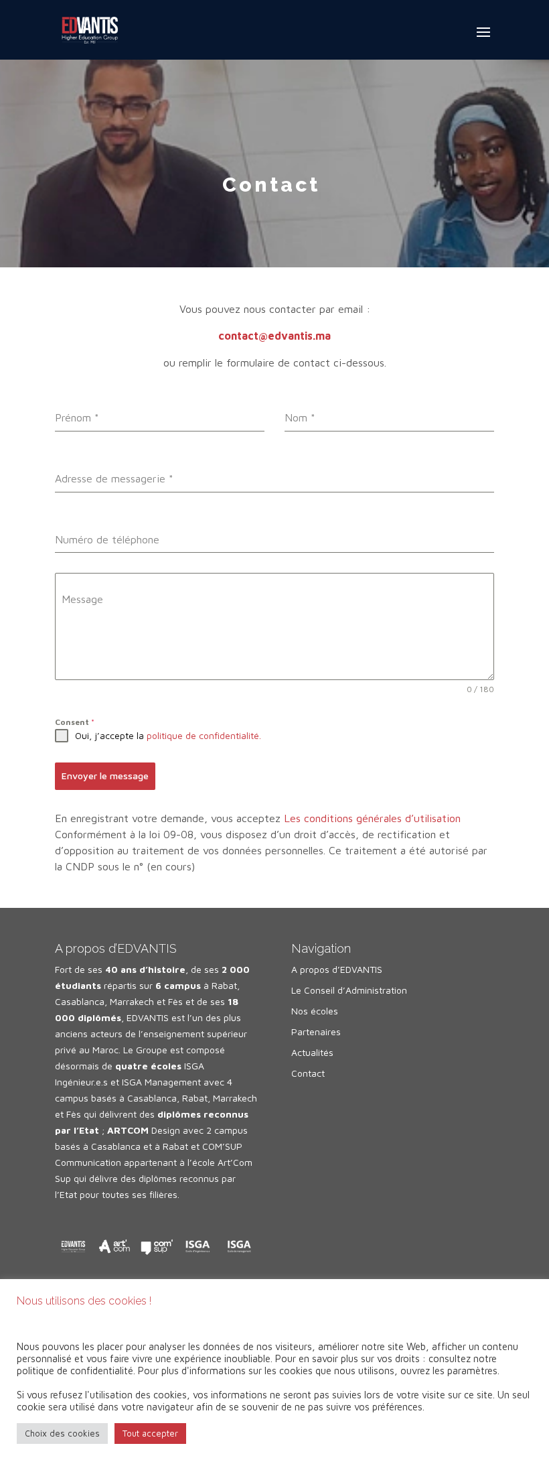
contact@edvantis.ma (274, 336)
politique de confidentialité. (204, 735)
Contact (308, 1073)
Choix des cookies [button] (62, 1433)
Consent (74, 722)
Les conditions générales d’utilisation (372, 818)
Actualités (312, 1052)
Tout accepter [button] (150, 1433)
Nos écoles (314, 1010)
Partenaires (316, 1031)
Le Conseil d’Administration (349, 990)
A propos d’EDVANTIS (336, 969)
